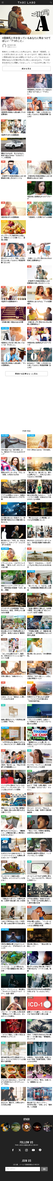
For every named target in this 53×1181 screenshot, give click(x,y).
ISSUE (29, 526)
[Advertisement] (26, 404)
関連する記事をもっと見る (26, 374)
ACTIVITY (4, 139)
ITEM (29, 503)
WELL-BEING (5, 328)
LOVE (29, 75)
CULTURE (30, 481)
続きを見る (26, 69)
